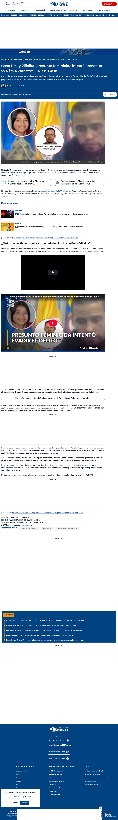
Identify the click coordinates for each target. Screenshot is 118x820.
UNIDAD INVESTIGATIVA (58, 10)
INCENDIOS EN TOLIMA (37, 15)
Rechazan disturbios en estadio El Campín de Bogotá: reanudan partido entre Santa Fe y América (44, 630)
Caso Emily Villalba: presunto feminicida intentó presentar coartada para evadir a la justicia (51, 59)
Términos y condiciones (91, 784)
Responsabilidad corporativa (93, 774)
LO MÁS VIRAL (89, 15)
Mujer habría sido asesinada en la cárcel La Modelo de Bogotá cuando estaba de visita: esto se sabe (45, 620)
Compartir (110, 94)
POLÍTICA (11, 10)
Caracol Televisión (21, 771)
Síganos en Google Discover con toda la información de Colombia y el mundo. (78, 182)
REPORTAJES (87, 10)
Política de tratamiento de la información (96, 778)
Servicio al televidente (55, 771)
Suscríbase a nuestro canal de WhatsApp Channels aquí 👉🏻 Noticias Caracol (26, 182)
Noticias (16, 797)
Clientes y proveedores (55, 788)
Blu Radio (19, 774)
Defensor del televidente (56, 774)
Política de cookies (90, 781)
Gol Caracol (19, 778)
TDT (50, 778)
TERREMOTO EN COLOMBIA (72, 15)
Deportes (28, 797)
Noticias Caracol (6, 59)
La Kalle (18, 781)
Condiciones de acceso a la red (93, 771)
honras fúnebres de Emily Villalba (53, 191)
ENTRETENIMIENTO (103, 10)
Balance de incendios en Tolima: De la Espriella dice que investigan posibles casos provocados (54, 214)
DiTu (17, 788)
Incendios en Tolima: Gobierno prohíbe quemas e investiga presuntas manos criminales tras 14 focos (45, 640)
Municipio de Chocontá (29, 528)
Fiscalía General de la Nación (67, 528)
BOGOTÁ (18, 223)
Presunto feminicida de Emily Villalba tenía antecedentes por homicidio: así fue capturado (47, 512)
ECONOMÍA (74, 10)
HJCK (18, 784)
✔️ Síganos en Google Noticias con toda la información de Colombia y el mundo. (55, 398)
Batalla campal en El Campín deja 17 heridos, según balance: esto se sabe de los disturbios (41, 625)
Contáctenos (52, 784)
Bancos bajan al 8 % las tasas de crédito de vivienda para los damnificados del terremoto (40, 635)
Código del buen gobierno (56, 781)
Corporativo (88, 788)
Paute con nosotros (54, 794)
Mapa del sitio (53, 791)
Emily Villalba (47, 528)
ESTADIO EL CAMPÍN (54, 15)
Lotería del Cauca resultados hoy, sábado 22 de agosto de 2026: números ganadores (51, 227)
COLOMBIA (23, 10)
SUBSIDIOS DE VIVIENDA (19, 15)
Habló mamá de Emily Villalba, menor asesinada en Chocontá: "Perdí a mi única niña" (45, 238)
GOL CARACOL (36, 10)
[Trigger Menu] (3, 4)
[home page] (59, 3)
